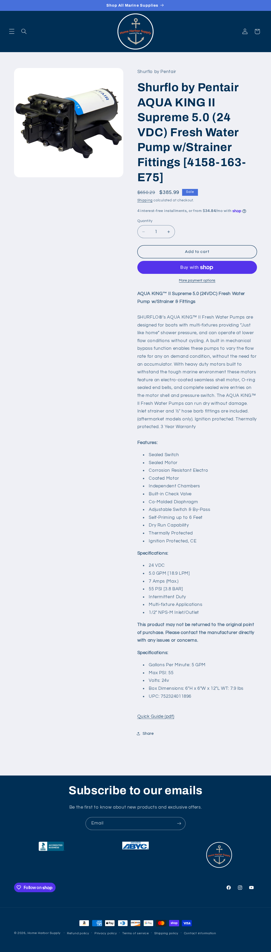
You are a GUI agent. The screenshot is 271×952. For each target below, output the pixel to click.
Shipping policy (166, 933)
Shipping (145, 200)
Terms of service (135, 933)
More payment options (197, 280)
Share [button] (148, 734)
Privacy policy (105, 933)
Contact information (200, 933)
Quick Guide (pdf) (155, 716)
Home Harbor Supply (44, 933)
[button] (12, 31)
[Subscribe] (179, 823)
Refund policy (78, 933)
